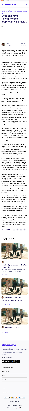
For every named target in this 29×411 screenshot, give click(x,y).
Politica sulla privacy (12, 407)
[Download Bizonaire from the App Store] (6, 361)
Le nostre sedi (6, 0)
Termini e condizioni (17, 405)
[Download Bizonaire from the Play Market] (15, 361)
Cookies (8, 405)
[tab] (14, 367)
